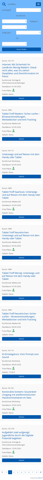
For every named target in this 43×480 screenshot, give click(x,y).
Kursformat (20, 15)
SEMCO (40, 478)
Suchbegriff (6, 10)
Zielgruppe (6, 32)
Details (21, 98)
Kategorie (34, 21)
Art (17, 38)
